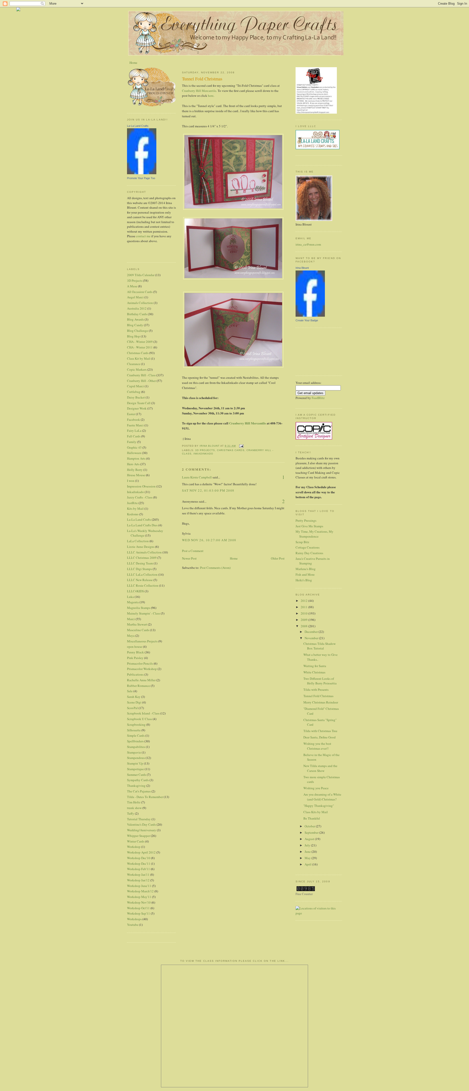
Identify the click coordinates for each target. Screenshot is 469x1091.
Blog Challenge (137, 330)
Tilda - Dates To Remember (145, 797)
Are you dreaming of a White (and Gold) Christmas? (322, 796)
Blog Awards (135, 319)
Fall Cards (133, 436)
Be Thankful (311, 818)
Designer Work (137, 408)
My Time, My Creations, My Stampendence (314, 534)
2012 (304, 600)
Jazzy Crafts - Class (139, 497)
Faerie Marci (135, 425)
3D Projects (134, 280)
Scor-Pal (132, 708)
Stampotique (135, 769)
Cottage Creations (308, 547)
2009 (304, 619)
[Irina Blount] (310, 315)
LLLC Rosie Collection (142, 585)
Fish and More (305, 574)
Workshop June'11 (139, 886)
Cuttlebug (133, 391)
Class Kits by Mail (315, 812)
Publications (135, 674)
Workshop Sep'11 (138, 913)
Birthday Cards (137, 314)
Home (133, 62)
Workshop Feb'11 (138, 869)
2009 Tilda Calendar (140, 275)
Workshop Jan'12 (138, 880)
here (210, 95)
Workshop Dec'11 (138, 863)
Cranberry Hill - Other (141, 380)
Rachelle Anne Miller (141, 680)
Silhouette (134, 730)
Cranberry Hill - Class (141, 375)
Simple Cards (136, 735)
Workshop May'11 (139, 897)
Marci (131, 619)
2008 (304, 626)
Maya (131, 635)
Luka (130, 596)
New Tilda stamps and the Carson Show (320, 768)
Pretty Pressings (306, 520)
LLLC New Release (140, 580)
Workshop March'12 (140, 891)
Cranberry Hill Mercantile (199, 90)
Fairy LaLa (134, 430)
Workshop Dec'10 (138, 858)
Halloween (134, 453)
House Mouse (136, 475)
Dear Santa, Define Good (319, 737)
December (312, 631)
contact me (143, 236)
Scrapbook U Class (139, 719)
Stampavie (134, 752)
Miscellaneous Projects (142, 641)
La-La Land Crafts (138, 125)
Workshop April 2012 (141, 852)
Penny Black (135, 652)
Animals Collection (140, 303)
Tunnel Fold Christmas (318, 696)
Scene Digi (134, 702)
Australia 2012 (137, 308)
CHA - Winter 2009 (140, 341)
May (308, 858)
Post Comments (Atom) (215, 567)
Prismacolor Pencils (140, 663)
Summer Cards (136, 774)
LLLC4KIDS (135, 591)
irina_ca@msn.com (308, 244)
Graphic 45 (134, 447)
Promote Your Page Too (141, 178)
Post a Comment (192, 551)
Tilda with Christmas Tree (320, 731)
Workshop (133, 846)
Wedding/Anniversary (141, 830)
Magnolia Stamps (138, 607)
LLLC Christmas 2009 (142, 557)
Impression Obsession (141, 486)
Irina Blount (302, 267)
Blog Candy (135, 325)
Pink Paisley (135, 658)
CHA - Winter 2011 (140, 347)
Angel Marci (135, 297)
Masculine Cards (138, 630)
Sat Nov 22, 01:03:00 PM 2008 (208, 490)
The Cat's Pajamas (139, 791)
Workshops (134, 919)
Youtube (132, 924)
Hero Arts (133, 464)
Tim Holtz (133, 802)
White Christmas (314, 672)
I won (130, 480)
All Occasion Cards (139, 292)
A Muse (132, 286)
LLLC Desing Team (140, 563)
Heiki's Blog (304, 580)
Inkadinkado (135, 492)
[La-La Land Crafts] (141, 173)
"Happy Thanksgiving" (318, 805)
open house (134, 646)
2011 (304, 607)
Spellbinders (135, 741)
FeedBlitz (318, 398)
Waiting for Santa (314, 666)
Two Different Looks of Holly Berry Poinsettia (320, 681)
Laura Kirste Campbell (197, 477)
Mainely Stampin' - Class (143, 613)
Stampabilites (136, 747)
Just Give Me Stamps (309, 526)
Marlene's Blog (306, 569)
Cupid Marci (135, 386)
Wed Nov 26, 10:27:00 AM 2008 (209, 540)
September (312, 832)
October (310, 826)
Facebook (133, 419)
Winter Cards (135, 841)
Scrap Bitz (302, 542)
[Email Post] (241, 445)
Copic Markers (137, 369)
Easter (131, 414)
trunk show (134, 808)
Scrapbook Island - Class (143, 713)
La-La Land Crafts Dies (142, 525)
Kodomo (133, 514)
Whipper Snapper (138, 835)
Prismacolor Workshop (142, 669)
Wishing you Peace (316, 788)
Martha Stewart (137, 624)
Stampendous (136, 758)
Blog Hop (133, 336)
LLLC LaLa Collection (142, 574)
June (308, 851)
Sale (130, 691)
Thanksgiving (136, 785)
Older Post (278, 558)
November (312, 638)
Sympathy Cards (138, 780)
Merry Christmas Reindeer (320, 702)
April (308, 864)
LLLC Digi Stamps (139, 569)
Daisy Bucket (136, 397)
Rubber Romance (138, 685)
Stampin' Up (135, 763)
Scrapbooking (136, 724)
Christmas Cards (138, 353)
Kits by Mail (135, 508)
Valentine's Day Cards (141, 824)
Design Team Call (138, 403)
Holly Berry (135, 469)
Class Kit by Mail (138, 358)
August (310, 839)
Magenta (133, 602)
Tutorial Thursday (139, 819)
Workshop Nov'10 (139, 902)
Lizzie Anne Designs (140, 546)
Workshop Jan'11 (138, 874)
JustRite (132, 503)
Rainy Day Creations (309, 553)
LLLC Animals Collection (144, 552)
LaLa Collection (138, 541)
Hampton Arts (136, 458)
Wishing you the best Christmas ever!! (317, 746)
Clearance (133, 364)
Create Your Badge (307, 320)
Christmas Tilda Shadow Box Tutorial (319, 646)
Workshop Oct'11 (138, 908)
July (308, 845)
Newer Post (189, 558)
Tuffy (130, 813)
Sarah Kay (133, 696)
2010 (304, 613)
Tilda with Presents (316, 689)
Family (131, 442)
